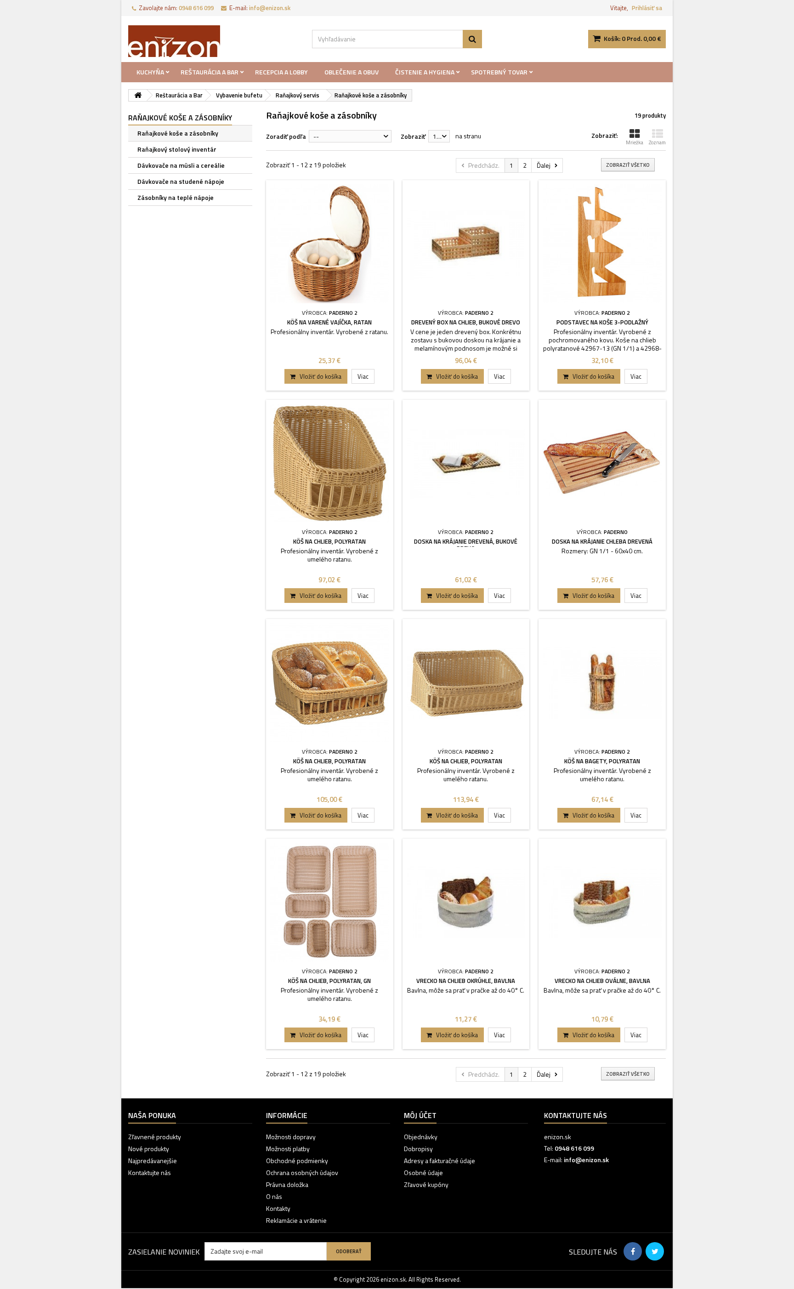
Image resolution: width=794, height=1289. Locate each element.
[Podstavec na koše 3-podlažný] (602, 243)
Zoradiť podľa (286, 136)
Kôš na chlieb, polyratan (329, 541)
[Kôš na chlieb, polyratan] (329, 463)
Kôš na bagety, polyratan (602, 761)
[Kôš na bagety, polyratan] (602, 682)
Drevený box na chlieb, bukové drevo (465, 322)
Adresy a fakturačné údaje (439, 1160)
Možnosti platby (288, 1148)
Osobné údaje (423, 1172)
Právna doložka (287, 1184)
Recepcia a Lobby (281, 72)
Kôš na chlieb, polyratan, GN (329, 980)
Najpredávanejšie (152, 1160)
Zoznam (657, 142)
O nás (274, 1196)
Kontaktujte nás (149, 1172)
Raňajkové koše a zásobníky (177, 133)
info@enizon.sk (586, 1159)
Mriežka (634, 142)
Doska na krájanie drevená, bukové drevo (465, 545)
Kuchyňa (150, 72)
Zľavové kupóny (426, 1184)
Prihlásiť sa (647, 7)
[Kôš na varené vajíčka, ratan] (329, 243)
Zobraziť (413, 136)
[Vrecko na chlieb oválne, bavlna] (602, 902)
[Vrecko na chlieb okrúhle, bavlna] (466, 902)
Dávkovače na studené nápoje (180, 181)
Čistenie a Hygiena (424, 72)
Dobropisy (418, 1148)
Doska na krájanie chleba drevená (602, 541)
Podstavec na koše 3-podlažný (602, 322)
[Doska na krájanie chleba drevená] (602, 463)
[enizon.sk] (213, 41)
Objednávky (420, 1136)
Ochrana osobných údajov (302, 1172)
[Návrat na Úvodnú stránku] (138, 95)
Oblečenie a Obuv (351, 72)
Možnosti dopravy (291, 1136)
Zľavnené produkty (154, 1136)
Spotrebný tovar (499, 72)
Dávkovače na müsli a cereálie (181, 165)
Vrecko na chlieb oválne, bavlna (602, 980)
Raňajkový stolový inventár (176, 149)
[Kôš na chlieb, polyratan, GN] (329, 902)
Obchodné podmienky (297, 1160)
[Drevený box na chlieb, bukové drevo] (466, 243)
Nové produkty (148, 1148)
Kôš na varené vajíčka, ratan (329, 322)
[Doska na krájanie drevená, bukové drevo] (466, 463)
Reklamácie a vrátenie (296, 1220)
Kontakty (278, 1208)
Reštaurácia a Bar (209, 72)
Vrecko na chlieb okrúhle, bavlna (465, 980)
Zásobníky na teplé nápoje (175, 197)
